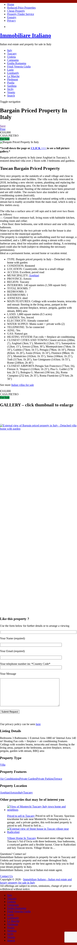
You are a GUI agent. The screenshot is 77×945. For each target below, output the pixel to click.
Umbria (11, 56)
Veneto (11, 92)
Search (11, 95)
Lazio (10, 69)
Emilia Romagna (16, 63)
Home (10, 4)
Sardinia (11, 85)
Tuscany (12, 53)
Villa (2, 764)
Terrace (58, 778)
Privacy (11, 20)
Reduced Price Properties (21, 7)
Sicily (10, 89)
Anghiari (34, 275)
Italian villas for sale (22, 384)
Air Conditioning (9, 778)
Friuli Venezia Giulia (19, 66)
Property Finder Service (20, 14)
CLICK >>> (38, 148)
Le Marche (13, 76)
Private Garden (27, 778)
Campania (13, 60)
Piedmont (12, 79)
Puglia (10, 82)
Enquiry (11, 17)
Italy (9, 50)
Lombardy (13, 72)
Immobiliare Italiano (25, 35)
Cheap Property (16, 10)
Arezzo (14, 792)
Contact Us (6, 876)
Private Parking (45, 778)
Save (3, 125)
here (38, 724)
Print (2, 129)
